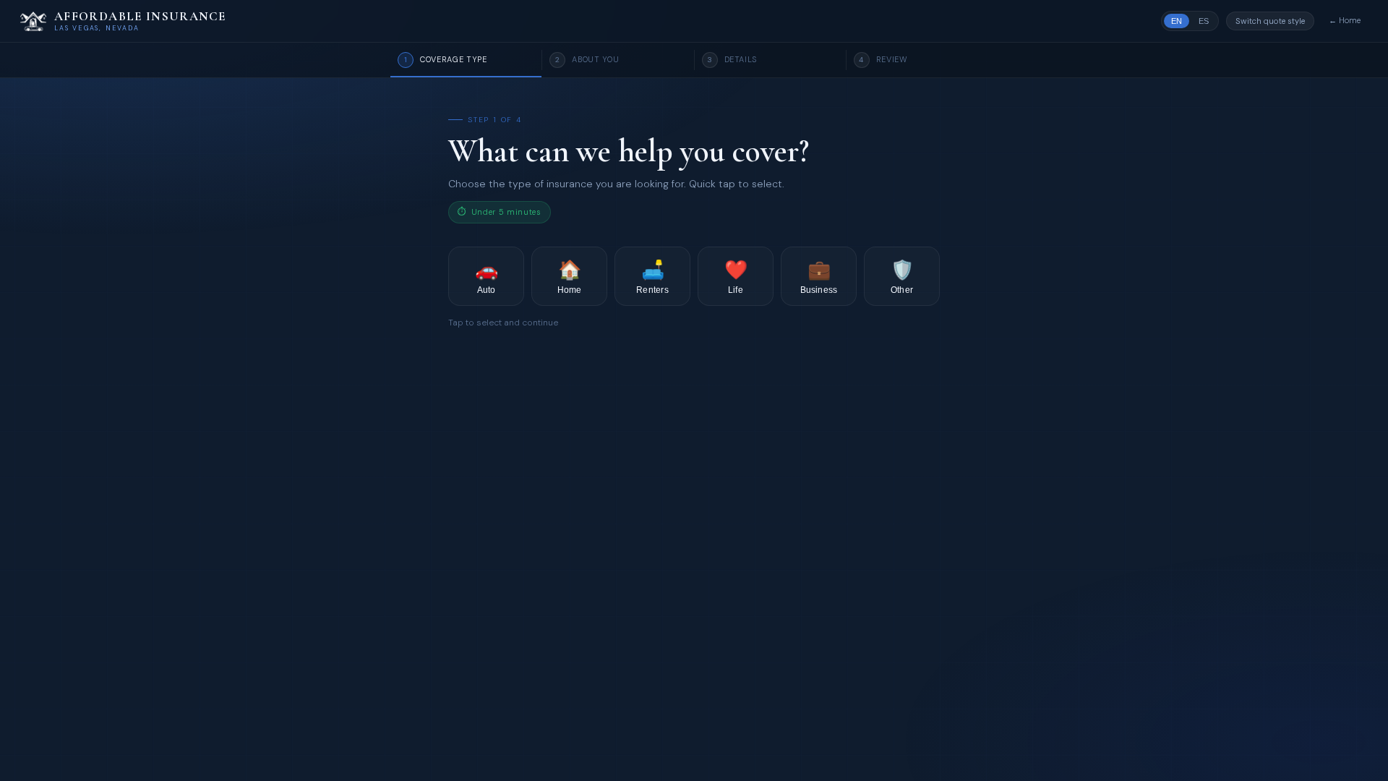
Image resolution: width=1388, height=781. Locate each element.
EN (1176, 21)
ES (1204, 21)
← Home (1345, 20)
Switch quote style (1270, 21)
